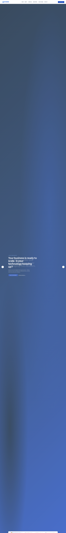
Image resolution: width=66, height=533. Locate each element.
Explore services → (23, 273)
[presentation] (3, 267)
